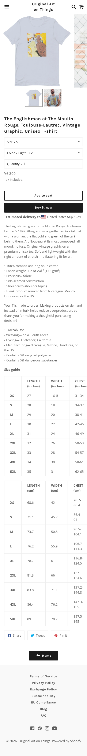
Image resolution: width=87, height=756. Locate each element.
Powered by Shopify (66, 741)
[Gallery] (43, 61)
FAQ (43, 715)
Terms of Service (43, 676)
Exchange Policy (43, 689)
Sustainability (43, 696)
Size (10, 142)
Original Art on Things (43, 7)
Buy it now (43, 207)
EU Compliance (43, 702)
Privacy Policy (43, 683)
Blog (43, 709)
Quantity (13, 164)
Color (11, 153)
